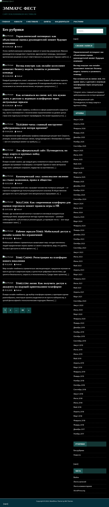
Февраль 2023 (79, 279)
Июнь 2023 (78, 261)
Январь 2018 (79, 425)
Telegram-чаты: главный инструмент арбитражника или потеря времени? (32, 126)
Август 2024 (78, 203)
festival (19, 46)
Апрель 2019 (79, 363)
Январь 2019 (79, 376)
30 (23, 310)
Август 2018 (78, 394)
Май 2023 (77, 265)
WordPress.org (79, 490)
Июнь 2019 (78, 354)
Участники (78, 22)
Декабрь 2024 (79, 186)
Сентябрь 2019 (80, 341)
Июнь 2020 (78, 310)
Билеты (47, 22)
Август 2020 (78, 305)
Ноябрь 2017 (79, 433)
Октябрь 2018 (79, 385)
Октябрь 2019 (79, 336)
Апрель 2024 (79, 217)
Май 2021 (77, 287)
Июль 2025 (78, 155)
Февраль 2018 (79, 420)
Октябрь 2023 (79, 243)
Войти (76, 477)
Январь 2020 (79, 323)
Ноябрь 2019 (79, 332)
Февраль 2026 (79, 128)
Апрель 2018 (79, 411)
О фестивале (32, 22)
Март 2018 (78, 416)
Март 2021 (78, 296)
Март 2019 (78, 367)
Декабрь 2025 (79, 137)
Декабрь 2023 (79, 234)
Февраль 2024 (79, 225)
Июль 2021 (78, 283)
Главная (6, 22)
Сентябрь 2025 (80, 146)
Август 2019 (78, 345)
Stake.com (22, 283)
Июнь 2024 (78, 212)
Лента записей (80, 481)
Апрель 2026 (79, 124)
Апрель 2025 (79, 168)
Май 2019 (77, 358)
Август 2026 (78, 119)
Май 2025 (77, 164)
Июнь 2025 (78, 159)
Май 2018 (77, 407)
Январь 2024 (79, 230)
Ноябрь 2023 (79, 239)
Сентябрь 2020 (80, 301)
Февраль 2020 (79, 318)
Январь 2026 (79, 133)
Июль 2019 (78, 349)
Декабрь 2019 (79, 327)
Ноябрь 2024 (79, 190)
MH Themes (69, 501)
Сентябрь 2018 (80, 389)
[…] (69, 57)
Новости (18, 22)
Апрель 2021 (79, 292)
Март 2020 (78, 314)
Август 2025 (78, 150)
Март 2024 (78, 221)
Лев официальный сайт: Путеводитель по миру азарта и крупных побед (35, 152)
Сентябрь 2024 (80, 199)
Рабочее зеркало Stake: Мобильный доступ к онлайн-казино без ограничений (37, 233)
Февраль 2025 (79, 177)
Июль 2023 (78, 256)
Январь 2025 (79, 181)
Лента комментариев (83, 486)
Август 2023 (78, 252)
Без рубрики (79, 450)
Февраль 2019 (79, 371)
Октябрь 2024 (79, 195)
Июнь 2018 (78, 402)
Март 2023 (78, 274)
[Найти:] (90, 31)
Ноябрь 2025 (79, 141)
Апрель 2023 (79, 270)
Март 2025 (78, 172)
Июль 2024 (78, 208)
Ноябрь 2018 (79, 380)
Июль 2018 (78, 398)
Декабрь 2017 (79, 429)
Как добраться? (62, 22)
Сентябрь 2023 (80, 248)
